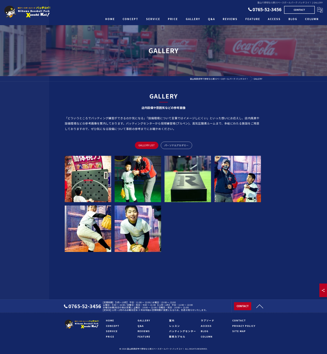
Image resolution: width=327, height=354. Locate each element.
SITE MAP (239, 331)
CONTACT (299, 9)
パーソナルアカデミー (176, 145)
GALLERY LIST (146, 145)
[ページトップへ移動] (259, 306)
